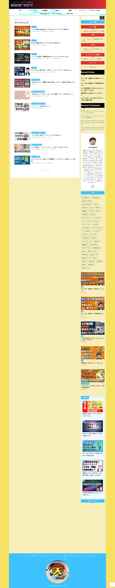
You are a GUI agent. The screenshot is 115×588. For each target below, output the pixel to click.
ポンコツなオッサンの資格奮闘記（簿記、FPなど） (93, 40)
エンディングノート (45, 149)
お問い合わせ (70, 13)
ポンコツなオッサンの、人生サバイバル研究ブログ (57, 558)
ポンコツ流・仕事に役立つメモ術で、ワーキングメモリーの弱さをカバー (52, 70)
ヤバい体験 (93, 26)
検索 (102, 17)
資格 (93, 35)
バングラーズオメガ (96, 227)
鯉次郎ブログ (86, 268)
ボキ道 (93, 237)
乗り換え (97, 241)
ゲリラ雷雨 (46, 58)
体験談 (70, 10)
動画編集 (85, 244)
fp (40, 96)
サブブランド (86, 224)
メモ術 (40, 72)
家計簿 (45, 44)
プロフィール (32, 10)
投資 (84, 251)
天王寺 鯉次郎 (89, 112)
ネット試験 (85, 227)
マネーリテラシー (87, 241)
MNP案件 (85, 214)
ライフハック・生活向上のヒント (40, 106)
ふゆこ (45, 96)
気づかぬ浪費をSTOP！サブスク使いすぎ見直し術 (45, 43)
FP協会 (97, 207)
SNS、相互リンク (45, 13)
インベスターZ (86, 221)
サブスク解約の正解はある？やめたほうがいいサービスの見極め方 (50, 29)
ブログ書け (85, 237)
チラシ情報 (42, 137)
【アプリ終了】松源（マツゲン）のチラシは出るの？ (46, 135)
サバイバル (42, 163)
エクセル (96, 221)
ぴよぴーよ (85, 217)
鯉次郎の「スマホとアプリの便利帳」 (92, 59)
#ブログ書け (85, 197)
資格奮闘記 (45, 10)
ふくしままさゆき (96, 217)
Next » (48, 170)
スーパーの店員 (52, 58)
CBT (96, 204)
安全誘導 (58, 58)
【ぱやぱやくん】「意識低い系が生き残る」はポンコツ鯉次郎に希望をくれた (53, 82)
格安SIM (85, 254)
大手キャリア (86, 248)
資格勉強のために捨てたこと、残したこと (92, 363)
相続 (54, 149)
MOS (93, 214)
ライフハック (82, 10)
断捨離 (52, 31)
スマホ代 (95, 224)
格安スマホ (94, 254)
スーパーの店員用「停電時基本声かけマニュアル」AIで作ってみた (50, 56)
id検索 (84, 211)
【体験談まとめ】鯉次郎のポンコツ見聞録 (93, 31)
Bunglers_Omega (87, 204)
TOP (20, 10)
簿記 (84, 261)
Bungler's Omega (87, 201)
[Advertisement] (44, 122)
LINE (91, 211)
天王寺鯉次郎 (96, 248)
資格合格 (91, 264)
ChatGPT (41, 58)
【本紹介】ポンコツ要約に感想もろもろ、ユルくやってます (93, 50)
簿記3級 (99, 261)
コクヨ (50, 149)
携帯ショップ (92, 251)
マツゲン (47, 137)
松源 (50, 137)
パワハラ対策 (86, 231)
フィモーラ (92, 234)
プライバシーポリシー (57, 13)
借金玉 (46, 163)
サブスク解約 (42, 31)
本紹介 (57, 10)
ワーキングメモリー (46, 72)
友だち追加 (93, 244)
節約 (48, 96)
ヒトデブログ (96, 231)
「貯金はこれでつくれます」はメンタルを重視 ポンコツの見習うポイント (52, 94)
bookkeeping (96, 197)
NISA (42, 96)
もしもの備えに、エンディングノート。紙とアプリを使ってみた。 (50, 147)
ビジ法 (84, 234)
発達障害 (50, 163)
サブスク (41, 44)
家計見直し (47, 31)
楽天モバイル (86, 258)
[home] (92, 186)
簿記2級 (91, 261)
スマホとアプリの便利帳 (95, 10)
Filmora (84, 207)
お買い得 (41, 108)
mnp (98, 211)
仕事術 (52, 72)
